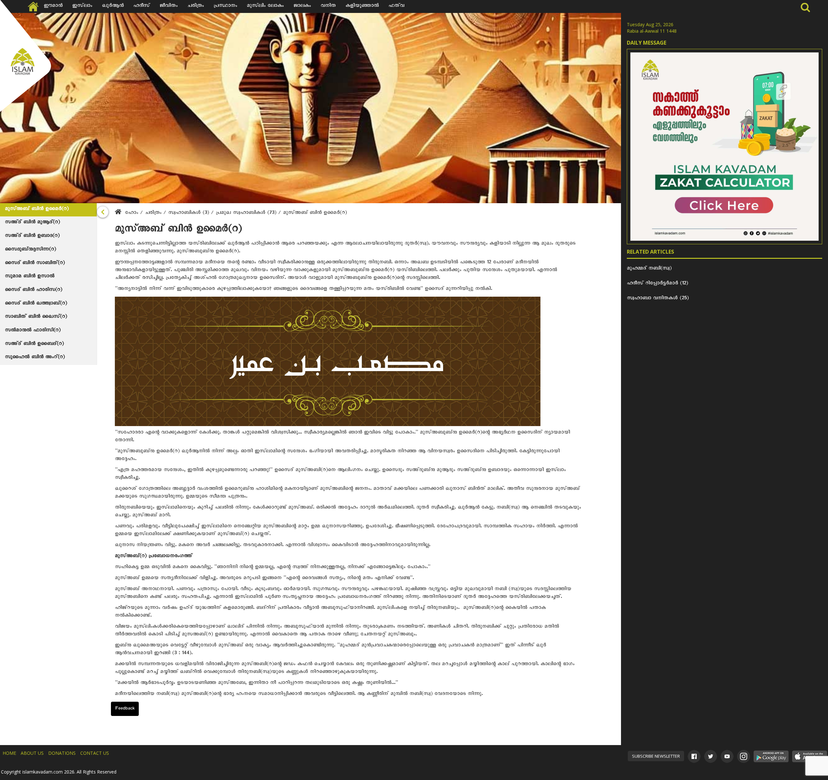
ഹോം (131, 213)
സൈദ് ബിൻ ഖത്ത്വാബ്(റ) (36, 304)
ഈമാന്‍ (53, 6)
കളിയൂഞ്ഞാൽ (362, 6)
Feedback (125, 709)
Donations (62, 753)
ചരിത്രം (195, 6)
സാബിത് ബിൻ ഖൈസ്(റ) (36, 317)
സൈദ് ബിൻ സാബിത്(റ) (35, 263)
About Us (32, 753)
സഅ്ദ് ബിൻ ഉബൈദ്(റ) (34, 344)
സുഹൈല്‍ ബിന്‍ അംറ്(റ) (35, 357)
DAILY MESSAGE (646, 42)
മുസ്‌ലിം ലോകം (265, 6)
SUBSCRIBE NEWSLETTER (656, 756)
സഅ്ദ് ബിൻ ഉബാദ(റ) (32, 236)
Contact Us (94, 753)
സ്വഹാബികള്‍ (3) (189, 213)
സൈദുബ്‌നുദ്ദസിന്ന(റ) (30, 250)
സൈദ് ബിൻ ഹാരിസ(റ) (33, 290)
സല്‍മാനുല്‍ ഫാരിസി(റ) (32, 331)
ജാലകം (302, 6)
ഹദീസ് (141, 6)
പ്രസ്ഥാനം (225, 6)
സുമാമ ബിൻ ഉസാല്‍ (29, 276)
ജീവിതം (168, 6)
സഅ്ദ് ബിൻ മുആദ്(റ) (32, 222)
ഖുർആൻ (113, 6)
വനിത (328, 6)
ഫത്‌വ (396, 6)
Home (9, 753)
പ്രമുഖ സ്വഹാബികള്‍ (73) (247, 213)
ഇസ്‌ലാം (82, 6)
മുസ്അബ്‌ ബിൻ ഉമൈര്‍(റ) (37, 209)
